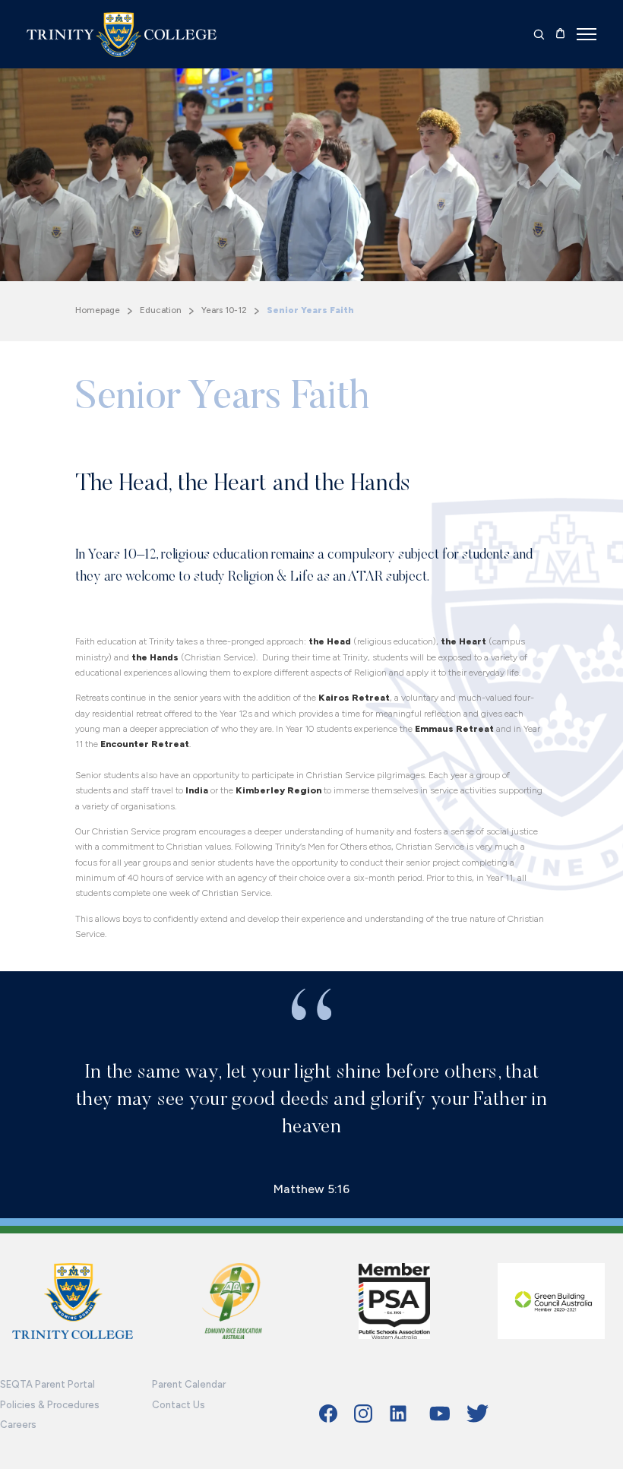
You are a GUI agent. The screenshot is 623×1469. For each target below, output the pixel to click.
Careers (18, 1424)
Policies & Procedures (50, 1404)
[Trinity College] (122, 34)
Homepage (97, 310)
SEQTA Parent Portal (47, 1384)
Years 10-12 (224, 310)
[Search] (539, 34)
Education (161, 310)
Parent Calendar (189, 1384)
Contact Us (178, 1404)
